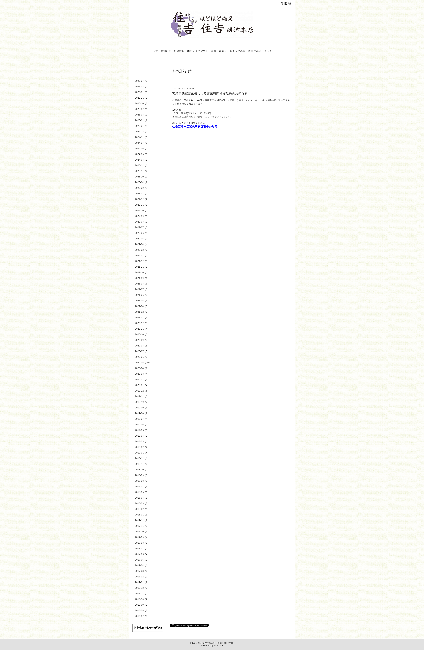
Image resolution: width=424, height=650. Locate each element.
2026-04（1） (142, 86)
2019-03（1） (142, 441)
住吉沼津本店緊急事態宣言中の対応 (194, 126)
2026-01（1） (142, 92)
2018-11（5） (142, 464)
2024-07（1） (142, 143)
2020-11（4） (142, 329)
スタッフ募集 (237, 51)
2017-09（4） (142, 537)
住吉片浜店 (254, 51)
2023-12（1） (142, 165)
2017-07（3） (142, 548)
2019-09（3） (142, 407)
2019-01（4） (142, 453)
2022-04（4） (142, 244)
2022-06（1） (142, 233)
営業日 (223, 51)
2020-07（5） (142, 351)
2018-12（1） (142, 458)
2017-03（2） (142, 571)
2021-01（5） (142, 317)
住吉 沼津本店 (204, 643)
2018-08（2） (142, 481)
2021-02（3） (142, 312)
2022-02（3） (142, 250)
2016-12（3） (142, 588)
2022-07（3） (142, 227)
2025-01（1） (142, 126)
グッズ (268, 51)
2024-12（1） (142, 131)
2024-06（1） (142, 148)
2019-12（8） (142, 391)
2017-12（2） (142, 520)
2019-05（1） (142, 430)
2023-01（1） (142, 193)
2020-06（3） (142, 357)
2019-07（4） (142, 419)
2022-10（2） (142, 210)
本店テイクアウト (197, 51)
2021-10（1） (142, 272)
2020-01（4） (142, 385)
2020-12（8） (142, 323)
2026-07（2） (142, 81)
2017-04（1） (142, 565)
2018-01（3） (142, 514)
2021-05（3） (142, 300)
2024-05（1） (142, 154)
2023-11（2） (142, 171)
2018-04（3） (142, 498)
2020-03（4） (142, 374)
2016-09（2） (142, 605)
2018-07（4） (142, 486)
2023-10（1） (142, 176)
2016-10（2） (142, 599)
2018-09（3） (142, 475)
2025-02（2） (142, 120)
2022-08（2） (142, 222)
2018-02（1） (142, 509)
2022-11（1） (142, 205)
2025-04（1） (142, 114)
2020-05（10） (143, 362)
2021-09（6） (142, 278)
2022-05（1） (142, 238)
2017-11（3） (142, 526)
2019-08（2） (142, 413)
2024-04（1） (142, 160)
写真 (213, 51)
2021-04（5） (142, 306)
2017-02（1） (142, 576)
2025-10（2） (142, 103)
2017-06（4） (142, 554)
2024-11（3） (142, 137)
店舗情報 (179, 51)
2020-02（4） (142, 379)
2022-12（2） (142, 199)
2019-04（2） (142, 436)
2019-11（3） (142, 396)
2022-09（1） (142, 216)
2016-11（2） (142, 593)
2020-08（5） (142, 345)
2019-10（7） (142, 402)
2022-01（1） (142, 255)
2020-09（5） (142, 340)
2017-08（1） (142, 543)
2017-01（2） (142, 582)
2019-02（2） (142, 447)
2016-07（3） (142, 616)
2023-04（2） (142, 182)
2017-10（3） (142, 531)
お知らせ (166, 51)
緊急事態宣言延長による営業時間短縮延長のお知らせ (210, 93)
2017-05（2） (142, 560)
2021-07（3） (142, 289)
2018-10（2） (142, 469)
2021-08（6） (142, 284)
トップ (154, 51)
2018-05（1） (142, 492)
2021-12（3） (142, 261)
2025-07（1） (142, 109)
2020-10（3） (142, 334)
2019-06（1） (142, 424)
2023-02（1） (142, 188)
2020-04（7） (142, 368)
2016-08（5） (142, 610)
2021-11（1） (142, 267)
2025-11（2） (142, 98)
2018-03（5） (142, 503)
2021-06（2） (142, 295)
